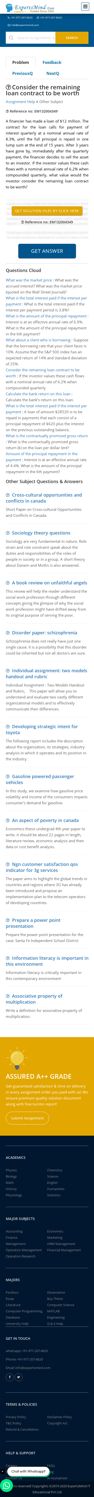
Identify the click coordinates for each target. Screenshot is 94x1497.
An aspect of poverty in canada (45, 820)
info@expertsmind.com (25, 25)
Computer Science (60, 1305)
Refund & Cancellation (22, 1429)
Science (52, 1176)
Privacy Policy (16, 1417)
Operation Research (20, 1256)
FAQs (51, 1465)
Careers (11, 1465)
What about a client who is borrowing (38, 339)
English (52, 1182)
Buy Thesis (55, 1298)
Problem (20, 62)
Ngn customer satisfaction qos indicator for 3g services (42, 867)
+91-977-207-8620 (22, 17)
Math (10, 1182)
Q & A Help (55, 1323)
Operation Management (24, 1250)
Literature (13, 1305)
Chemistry (54, 1170)
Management (16, 1243)
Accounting (14, 1231)
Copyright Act (57, 1423)
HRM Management (61, 1243)
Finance (11, 1237)
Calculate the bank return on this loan (38, 393)
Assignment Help (20, 101)
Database (13, 1317)
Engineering (56, 1317)
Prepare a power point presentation (33, 923)
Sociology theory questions (41, 533)
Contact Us (14, 1478)
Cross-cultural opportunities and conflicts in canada (44, 498)
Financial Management (64, 1250)
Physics (11, 1170)
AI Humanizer (57, 1478)
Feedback (52, 62)
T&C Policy (13, 1423)
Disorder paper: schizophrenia (44, 633)
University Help (17, 1323)
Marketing (54, 1237)
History (11, 1189)
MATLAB (53, 1311)
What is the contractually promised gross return (47, 435)
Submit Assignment (27, 1118)
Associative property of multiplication (34, 999)
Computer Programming (24, 1311)
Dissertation (56, 1292)
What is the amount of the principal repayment (46, 315)
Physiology (14, 1195)
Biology (11, 1176)
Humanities (55, 1189)
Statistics (53, 1195)
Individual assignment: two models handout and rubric (46, 674)
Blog (50, 1472)
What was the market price (29, 279)
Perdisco (12, 1292)
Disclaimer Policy (59, 1417)
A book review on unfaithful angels (49, 583)
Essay (10, 1298)
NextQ (52, 73)
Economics (55, 1231)
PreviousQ (22, 73)
